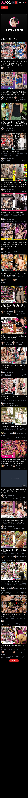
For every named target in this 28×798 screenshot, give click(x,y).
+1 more (3, 282)
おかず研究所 (9, 191)
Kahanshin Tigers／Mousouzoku (9, 314)
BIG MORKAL (9, 284)
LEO (7, 560)
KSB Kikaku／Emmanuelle (8, 375)
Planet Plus (7, 498)
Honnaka (8, 468)
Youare (7, 130)
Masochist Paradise (8, 251)
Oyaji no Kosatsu (7, 100)
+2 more (3, 435)
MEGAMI (9, 221)
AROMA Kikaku (8, 161)
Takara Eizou (9, 529)
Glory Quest (8, 70)
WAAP (7, 344)
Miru (7, 405)
